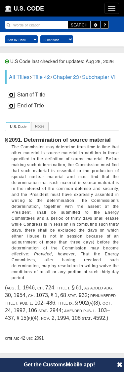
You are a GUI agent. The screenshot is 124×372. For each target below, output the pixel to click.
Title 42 (41, 77)
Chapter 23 (66, 77)
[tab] (18, 126)
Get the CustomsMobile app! (59, 364)
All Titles (19, 77)
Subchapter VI (98, 77)
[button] (119, 364)
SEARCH (79, 24)
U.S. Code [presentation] (18, 127)
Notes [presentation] (40, 126)
